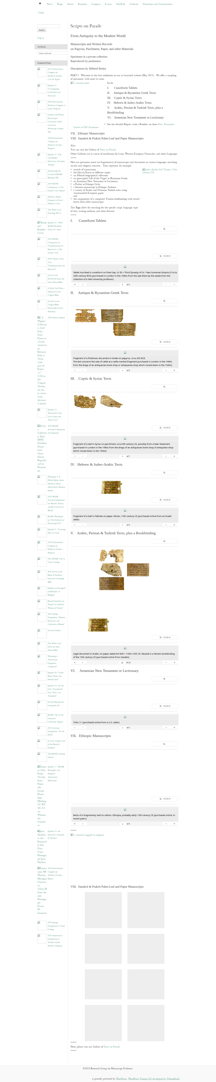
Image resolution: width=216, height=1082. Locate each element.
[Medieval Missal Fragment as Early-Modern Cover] (42, 200)
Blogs (60, 4)
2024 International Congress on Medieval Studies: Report (55, 873)
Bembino (82, 4)
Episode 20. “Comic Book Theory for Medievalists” (56, 676)
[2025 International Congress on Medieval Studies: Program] (42, 545)
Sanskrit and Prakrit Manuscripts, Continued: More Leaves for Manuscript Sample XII (56, 123)
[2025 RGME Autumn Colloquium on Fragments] (42, 448)
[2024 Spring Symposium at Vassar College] (42, 925)
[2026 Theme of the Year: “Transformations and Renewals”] (42, 262)
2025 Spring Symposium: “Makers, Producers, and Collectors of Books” (56, 619)
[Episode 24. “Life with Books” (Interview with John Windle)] (42, 157)
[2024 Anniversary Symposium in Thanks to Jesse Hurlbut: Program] (42, 938)
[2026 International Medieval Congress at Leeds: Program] (42, 105)
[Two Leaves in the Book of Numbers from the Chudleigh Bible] (42, 575)
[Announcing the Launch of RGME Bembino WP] (42, 174)
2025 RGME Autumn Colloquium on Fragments (56, 429)
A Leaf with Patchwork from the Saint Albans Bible (56, 279)
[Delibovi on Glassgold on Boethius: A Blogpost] (42, 591)
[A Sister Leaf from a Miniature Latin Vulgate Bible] (42, 291)
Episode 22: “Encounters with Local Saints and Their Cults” (55, 415)
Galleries (134, 4)
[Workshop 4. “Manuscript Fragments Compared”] (42, 659)
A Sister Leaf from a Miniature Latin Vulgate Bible (56, 292)
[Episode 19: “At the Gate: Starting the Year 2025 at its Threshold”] (42, 689)
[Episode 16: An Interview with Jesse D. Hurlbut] (42, 847)
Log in (40, 38)
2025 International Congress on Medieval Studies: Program (55, 547)
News (50, 4)
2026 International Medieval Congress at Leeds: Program (56, 105)
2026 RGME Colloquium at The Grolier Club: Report (56, 187)
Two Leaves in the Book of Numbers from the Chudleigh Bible (56, 577)
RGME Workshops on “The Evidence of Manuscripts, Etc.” (56, 520)
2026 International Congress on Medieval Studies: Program (55, 143)
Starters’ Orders (54, 630)
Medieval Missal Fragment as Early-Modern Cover (55, 200)
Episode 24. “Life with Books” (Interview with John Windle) (56, 159)
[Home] (40, 4)
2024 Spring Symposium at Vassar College (56, 926)
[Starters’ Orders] (42, 633)
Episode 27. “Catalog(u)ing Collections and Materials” (54, 90)
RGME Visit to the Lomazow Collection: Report (55, 718)
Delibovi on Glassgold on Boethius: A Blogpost (56, 592)
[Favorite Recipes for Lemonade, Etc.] (42, 705)
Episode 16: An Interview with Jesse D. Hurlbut (56, 835)
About (70, 4)
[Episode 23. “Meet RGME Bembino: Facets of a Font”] (42, 228)
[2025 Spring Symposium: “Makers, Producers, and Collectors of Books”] (42, 617)
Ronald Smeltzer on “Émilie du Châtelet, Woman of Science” (56, 604)
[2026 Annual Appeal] (42, 361)
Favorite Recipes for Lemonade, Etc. (56, 703)
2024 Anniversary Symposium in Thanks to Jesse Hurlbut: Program (55, 940)
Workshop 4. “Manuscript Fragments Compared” (53, 661)
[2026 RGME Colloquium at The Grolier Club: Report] (42, 187)
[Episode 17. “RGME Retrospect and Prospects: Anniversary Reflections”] (42, 796)
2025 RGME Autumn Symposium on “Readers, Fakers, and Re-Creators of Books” (56, 503)
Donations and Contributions (157, 4)
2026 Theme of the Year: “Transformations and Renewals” (56, 264)
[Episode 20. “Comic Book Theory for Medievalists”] (42, 676)
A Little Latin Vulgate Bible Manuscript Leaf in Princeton (55, 306)
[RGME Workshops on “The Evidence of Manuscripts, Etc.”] (42, 519)
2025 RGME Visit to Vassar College (56, 560)
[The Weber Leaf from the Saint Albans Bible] (42, 646)
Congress (96, 4)
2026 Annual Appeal (56, 317)
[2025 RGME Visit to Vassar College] (42, 562)
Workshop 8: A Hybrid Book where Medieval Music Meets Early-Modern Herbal (56, 483)
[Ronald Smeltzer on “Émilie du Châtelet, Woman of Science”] (42, 604)
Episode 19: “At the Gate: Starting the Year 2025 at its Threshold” (56, 691)
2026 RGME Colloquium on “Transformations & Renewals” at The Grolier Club (55, 245)
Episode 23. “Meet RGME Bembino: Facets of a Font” (55, 226)
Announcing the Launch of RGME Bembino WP (55, 174)
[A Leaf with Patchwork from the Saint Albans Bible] (42, 278)
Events (108, 4)
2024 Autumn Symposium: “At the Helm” (56, 731)
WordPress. (121, 1079)
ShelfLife (120, 4)
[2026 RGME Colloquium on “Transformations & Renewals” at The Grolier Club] (42, 242)
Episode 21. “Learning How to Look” (56, 531)
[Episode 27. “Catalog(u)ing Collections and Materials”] (42, 88)
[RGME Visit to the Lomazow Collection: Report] (42, 718)
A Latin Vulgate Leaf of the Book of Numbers (56, 744)
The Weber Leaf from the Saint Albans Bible (54, 647)
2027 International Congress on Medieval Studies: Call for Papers (55, 74)
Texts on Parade (108, 150)
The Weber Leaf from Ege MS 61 (54, 211)
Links (41, 13)
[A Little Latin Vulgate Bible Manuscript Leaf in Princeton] (42, 304)
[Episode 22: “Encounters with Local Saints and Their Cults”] (42, 413)
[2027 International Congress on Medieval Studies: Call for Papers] (42, 72)
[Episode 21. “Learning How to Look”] (42, 532)
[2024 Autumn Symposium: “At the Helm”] (42, 731)
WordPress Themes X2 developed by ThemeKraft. (154, 1079)
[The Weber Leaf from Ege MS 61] (42, 213)
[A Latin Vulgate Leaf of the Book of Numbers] (42, 744)
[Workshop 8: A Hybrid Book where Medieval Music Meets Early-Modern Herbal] (42, 480)
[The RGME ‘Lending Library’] (42, 757)
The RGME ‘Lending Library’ (56, 755)
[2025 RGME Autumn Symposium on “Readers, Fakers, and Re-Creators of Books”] (42, 500)
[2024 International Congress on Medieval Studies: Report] (42, 892)
